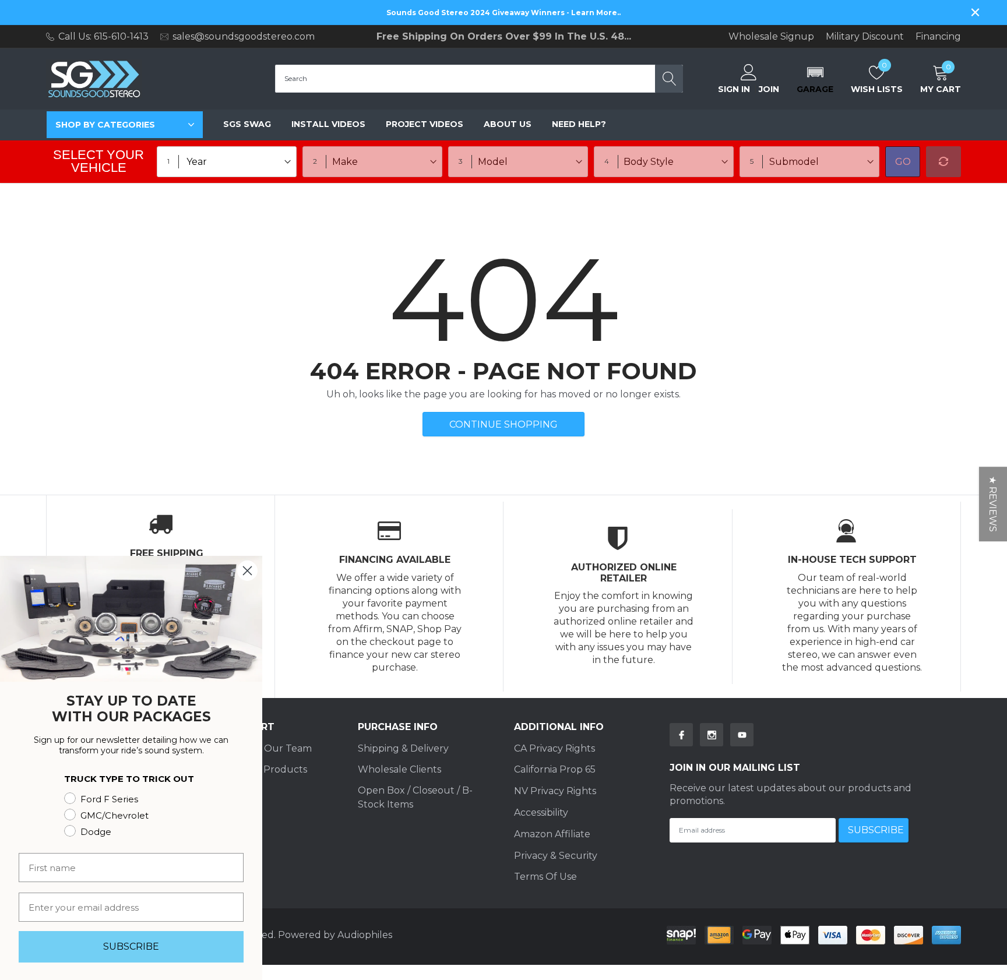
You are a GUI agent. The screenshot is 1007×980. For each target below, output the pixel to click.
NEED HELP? (579, 124)
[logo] (94, 78)
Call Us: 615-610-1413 (103, 36)
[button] (815, 78)
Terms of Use (545, 876)
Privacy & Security (555, 855)
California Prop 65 (555, 769)
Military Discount (865, 36)
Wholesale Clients (399, 769)
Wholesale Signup (771, 36)
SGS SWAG (247, 124)
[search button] (669, 79)
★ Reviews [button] (992, 504)
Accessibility (541, 812)
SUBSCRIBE (131, 946)
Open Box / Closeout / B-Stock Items (415, 797)
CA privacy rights (554, 748)
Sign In (734, 89)
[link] (681, 734)
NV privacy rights (555, 790)
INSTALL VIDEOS (328, 124)
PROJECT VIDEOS (424, 124)
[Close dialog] (247, 570)
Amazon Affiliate (552, 834)
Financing (938, 36)
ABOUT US (507, 124)
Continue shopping (503, 424)
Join (769, 89)
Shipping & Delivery (403, 748)
